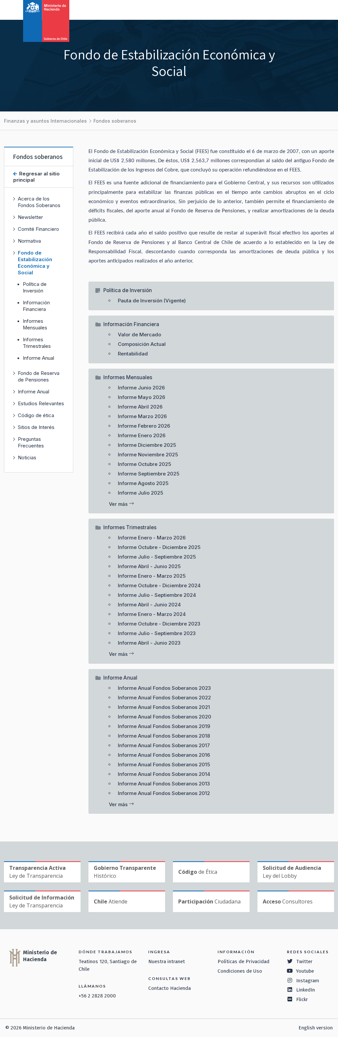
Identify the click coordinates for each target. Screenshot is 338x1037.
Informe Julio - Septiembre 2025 (157, 557)
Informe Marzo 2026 (142, 416)
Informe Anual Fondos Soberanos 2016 (164, 755)
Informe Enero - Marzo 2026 (152, 537)
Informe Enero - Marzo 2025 (152, 576)
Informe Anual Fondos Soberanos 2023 (164, 688)
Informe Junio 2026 (141, 387)
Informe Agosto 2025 (143, 483)
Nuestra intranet (166, 961)
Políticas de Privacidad (243, 961)
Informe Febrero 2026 (144, 426)
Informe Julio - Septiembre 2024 (157, 595)
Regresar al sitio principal (36, 176)
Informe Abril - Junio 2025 (149, 566)
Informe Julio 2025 (140, 493)
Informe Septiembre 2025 (148, 474)
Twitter (304, 961)
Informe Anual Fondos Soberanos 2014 (164, 774)
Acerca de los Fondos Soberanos (39, 202)
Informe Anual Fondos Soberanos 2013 (164, 783)
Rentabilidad (133, 354)
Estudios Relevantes (41, 403)
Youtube (305, 971)
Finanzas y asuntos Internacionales (45, 121)
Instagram (307, 981)
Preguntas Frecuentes (31, 442)
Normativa (29, 241)
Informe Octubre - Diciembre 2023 (159, 624)
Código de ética (36, 415)
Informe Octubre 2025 (144, 464)
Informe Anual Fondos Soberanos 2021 (164, 707)
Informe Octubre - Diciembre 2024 (159, 585)
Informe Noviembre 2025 (148, 454)
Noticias (27, 457)
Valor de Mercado (139, 334)
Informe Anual (38, 358)
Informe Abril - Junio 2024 (149, 604)
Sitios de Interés (36, 427)
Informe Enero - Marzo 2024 (152, 614)
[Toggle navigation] (305, 9)
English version (315, 1028)
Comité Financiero (38, 229)
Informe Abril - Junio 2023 (149, 643)
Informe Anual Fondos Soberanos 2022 (164, 697)
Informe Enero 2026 (141, 435)
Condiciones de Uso (240, 971)
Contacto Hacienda (169, 988)
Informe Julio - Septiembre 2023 (157, 633)
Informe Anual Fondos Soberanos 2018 (164, 736)
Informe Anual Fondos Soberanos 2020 (164, 717)
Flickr (302, 999)
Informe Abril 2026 (140, 407)
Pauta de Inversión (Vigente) (152, 300)
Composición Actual (142, 344)
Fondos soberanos (114, 121)
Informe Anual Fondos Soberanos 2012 (164, 793)
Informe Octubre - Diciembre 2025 (159, 547)
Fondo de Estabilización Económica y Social (35, 263)
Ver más (119, 504)
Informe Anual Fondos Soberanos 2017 (164, 745)
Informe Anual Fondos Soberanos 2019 (164, 726)
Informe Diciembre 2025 (147, 445)
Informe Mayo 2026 (141, 397)
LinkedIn (305, 990)
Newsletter (30, 217)
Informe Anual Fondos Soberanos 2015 (164, 764)
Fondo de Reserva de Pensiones (38, 376)
